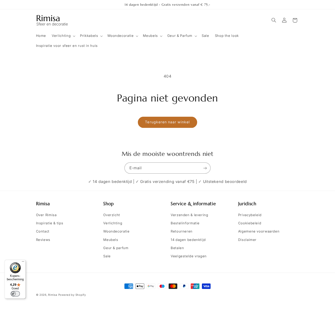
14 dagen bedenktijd (188, 240)
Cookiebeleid (249, 223)
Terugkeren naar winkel (167, 122)
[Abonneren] (205, 168)
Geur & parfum (115, 248)
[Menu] (23, 262)
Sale (107, 256)
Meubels (110, 240)
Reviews (43, 240)
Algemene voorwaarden (259, 231)
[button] (63, 36)
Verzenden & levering (189, 215)
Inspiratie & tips (49, 223)
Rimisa (52, 294)
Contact (42, 231)
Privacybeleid (250, 215)
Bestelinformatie (185, 223)
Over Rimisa (46, 215)
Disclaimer (247, 240)
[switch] (15, 293)
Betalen (177, 248)
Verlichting (112, 223)
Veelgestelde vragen (189, 256)
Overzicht (111, 215)
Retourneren (182, 231)
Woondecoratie (116, 231)
